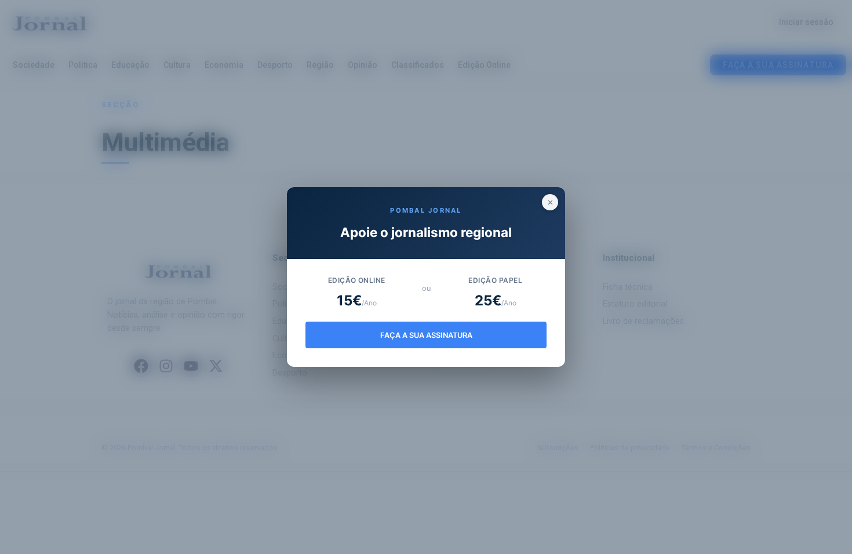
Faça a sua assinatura (426, 335)
